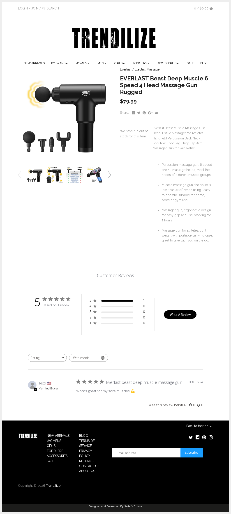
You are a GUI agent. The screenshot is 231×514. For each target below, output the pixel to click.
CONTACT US (89, 466)
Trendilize (53, 485)
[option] (35, 174)
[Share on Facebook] (133, 112)
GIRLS (51, 446)
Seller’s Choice (133, 506)
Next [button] (109, 175)
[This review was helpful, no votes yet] (190, 405)
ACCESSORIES (57, 456)
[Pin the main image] (144, 112)
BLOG (83, 435)
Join (34, 8)
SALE (50, 461)
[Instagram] (186, 8)
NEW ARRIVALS (58, 435)
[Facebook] (172, 8)
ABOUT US (87, 471)
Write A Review (180, 314)
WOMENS (54, 441)
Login (23, 8)
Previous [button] (19, 175)
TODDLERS (55, 451)
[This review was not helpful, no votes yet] (198, 405)
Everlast (125, 69)
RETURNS (86, 461)
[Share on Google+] (150, 112)
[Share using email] (156, 112)
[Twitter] (166, 8)
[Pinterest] (179, 8)
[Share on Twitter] (138, 112)
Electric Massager (148, 69)
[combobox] (47, 358)
